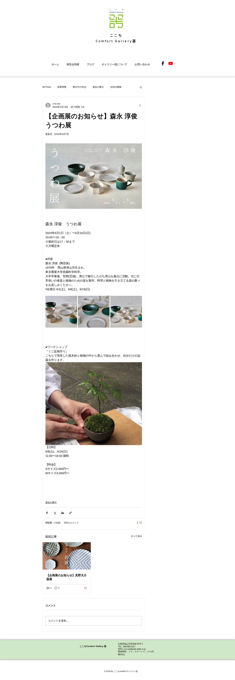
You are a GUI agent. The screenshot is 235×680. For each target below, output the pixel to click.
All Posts (46, 87)
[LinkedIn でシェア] (62, 512)
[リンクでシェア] (70, 512)
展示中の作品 (79, 87)
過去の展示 (98, 87)
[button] (140, 87)
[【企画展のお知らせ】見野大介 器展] (67, 556)
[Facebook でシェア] (46, 512)
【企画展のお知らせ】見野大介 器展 (66, 577)
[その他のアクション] (140, 105)
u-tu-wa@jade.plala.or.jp (135, 649)
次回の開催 (115, 87)
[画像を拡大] (61, 312)
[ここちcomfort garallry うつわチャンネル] (170, 63)
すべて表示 (136, 536)
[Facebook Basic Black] (163, 63)
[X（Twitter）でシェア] (54, 512)
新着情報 (61, 87)
